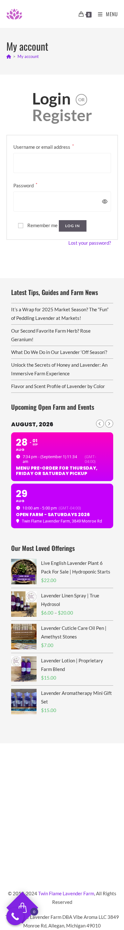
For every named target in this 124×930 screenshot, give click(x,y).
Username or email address (43, 146)
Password (25, 185)
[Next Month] (109, 424)
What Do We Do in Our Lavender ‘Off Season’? (59, 352)
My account (28, 56)
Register (62, 115)
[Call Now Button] (15, 916)
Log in (72, 225)
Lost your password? (89, 243)
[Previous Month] (100, 424)
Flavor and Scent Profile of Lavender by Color (58, 386)
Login (51, 98)
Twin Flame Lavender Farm (66, 893)
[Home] (8, 56)
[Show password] (103, 201)
